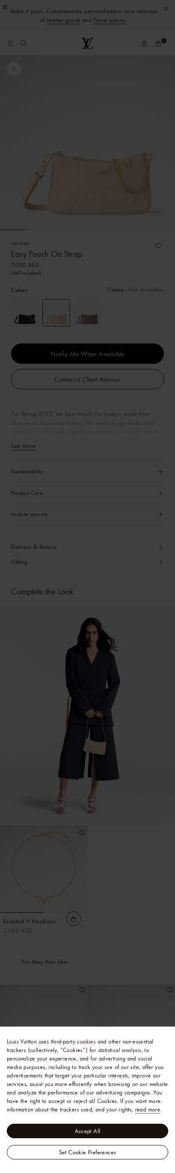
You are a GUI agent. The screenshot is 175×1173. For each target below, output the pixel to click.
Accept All (88, 1131)
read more (148, 1109)
